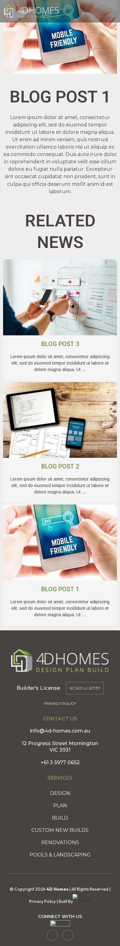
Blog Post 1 (60, 589)
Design (60, 793)
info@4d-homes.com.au (60, 731)
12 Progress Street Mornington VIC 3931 (60, 746)
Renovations (60, 842)
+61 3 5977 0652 (60, 762)
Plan (60, 805)
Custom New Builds (60, 830)
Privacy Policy (60, 703)
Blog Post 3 (60, 344)
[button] (107, 11)
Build (60, 818)
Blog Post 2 (60, 466)
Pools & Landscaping (60, 855)
